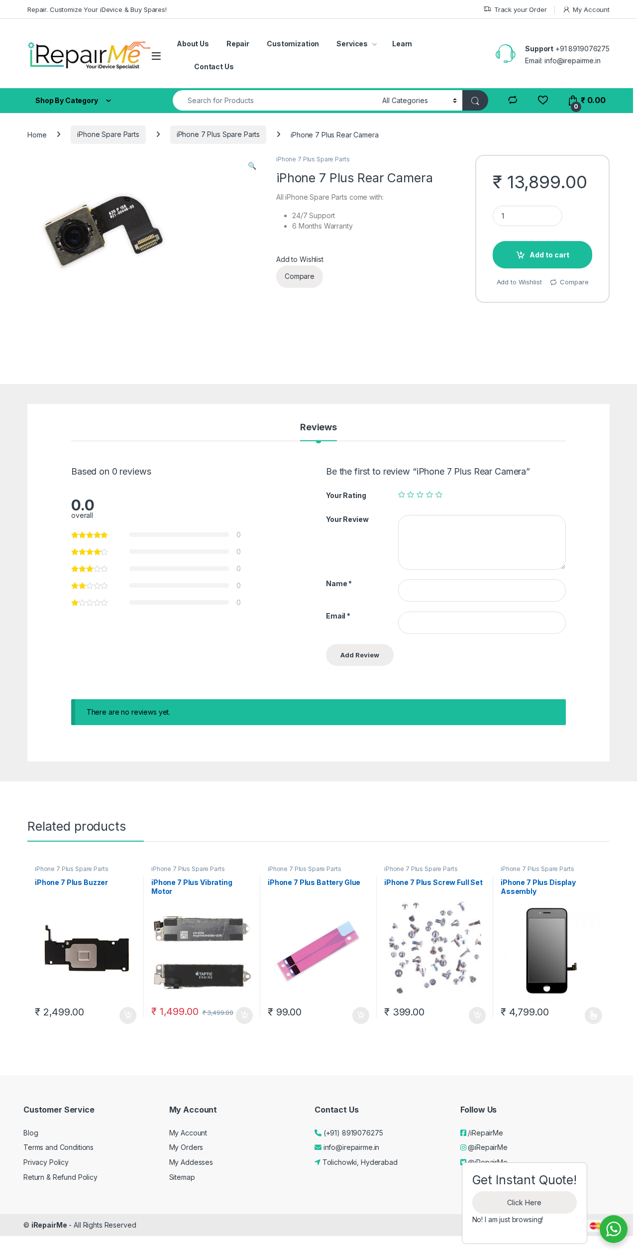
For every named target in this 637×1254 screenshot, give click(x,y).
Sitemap (182, 1177)
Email (338, 616)
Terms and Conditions (58, 1147)
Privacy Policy (46, 1162)
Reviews (318, 427)
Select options (590, 1015)
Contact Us (214, 66)
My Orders (186, 1147)
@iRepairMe (486, 1147)
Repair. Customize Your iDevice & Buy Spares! (97, 9)
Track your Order (520, 9)
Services (352, 43)
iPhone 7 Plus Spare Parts (218, 134)
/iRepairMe (484, 1133)
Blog (30, 1133)
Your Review (347, 519)
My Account (591, 9)
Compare (300, 276)
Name (339, 583)
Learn (402, 43)
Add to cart (549, 255)
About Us (193, 43)
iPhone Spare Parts (108, 134)
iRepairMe (49, 1225)
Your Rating (346, 495)
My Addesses (191, 1162)
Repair (237, 43)
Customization (293, 43)
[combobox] (275, 100)
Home (36, 134)
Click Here (524, 1202)
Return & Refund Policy (60, 1177)
